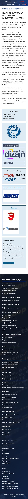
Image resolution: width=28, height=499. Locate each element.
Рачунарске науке (7, 283)
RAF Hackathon (6, 434)
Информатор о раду (8, 448)
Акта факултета (6, 445)
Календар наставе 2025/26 (10, 486)
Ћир (17, 4)
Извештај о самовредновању (10, 458)
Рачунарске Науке (7, 315)
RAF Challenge (6, 429)
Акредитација (6, 463)
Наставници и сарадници (9, 440)
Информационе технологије (10, 300)
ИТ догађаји (5, 478)
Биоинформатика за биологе (10, 414)
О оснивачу (5, 453)
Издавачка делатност (8, 443)
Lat (19, 4)
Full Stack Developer (8, 417)
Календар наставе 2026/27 (10, 488)
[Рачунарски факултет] (10, 2)
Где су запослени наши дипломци (14, 187)
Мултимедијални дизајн (9, 293)
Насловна (4, 8)
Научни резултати (7, 349)
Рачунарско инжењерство (9, 285)
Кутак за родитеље (7, 385)
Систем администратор (9, 420)
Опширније (9, 263)
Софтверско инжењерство (10, 288)
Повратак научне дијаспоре (10, 352)
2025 (12, 8)
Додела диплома (7, 407)
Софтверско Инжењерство (10, 323)
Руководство (6, 461)
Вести (8, 8)
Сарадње (14, 208)
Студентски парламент (8, 404)
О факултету (5, 451)
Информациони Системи (9, 320)
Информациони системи (9, 290)
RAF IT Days (5, 432)
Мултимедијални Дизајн (9, 325)
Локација (5, 456)
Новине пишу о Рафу (8, 481)
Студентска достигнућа (9, 399)
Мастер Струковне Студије (10, 367)
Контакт (9, 4)
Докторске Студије (7, 369)
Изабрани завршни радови (10, 402)
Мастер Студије (6, 372)
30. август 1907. (8, 244)
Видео (4, 468)
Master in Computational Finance (11, 422)
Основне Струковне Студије (10, 364)
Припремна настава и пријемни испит (13, 387)
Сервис (13, 4)
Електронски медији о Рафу (10, 483)
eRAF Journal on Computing (10, 355)
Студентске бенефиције (9, 397)
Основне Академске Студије (10, 362)
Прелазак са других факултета (11, 375)
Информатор (6, 471)
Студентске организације (9, 394)
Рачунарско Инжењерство (10, 318)
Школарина (5, 382)
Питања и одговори (8, 473)
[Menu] (2, 4)
